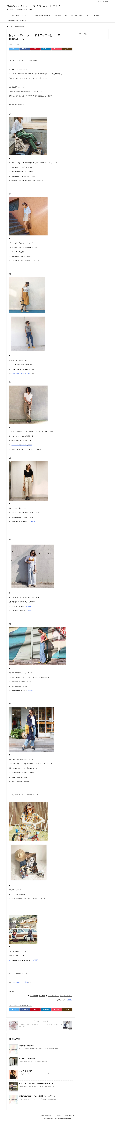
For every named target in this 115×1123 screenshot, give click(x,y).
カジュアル (51, 996)
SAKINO (69, 1000)
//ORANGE (22, 606)
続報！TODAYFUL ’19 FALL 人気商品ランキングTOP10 (37, 1096)
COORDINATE (20, 26)
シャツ (57, 996)
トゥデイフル (68, 996)
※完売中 (22, 611)
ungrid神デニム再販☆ (26, 1046)
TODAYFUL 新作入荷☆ (27, 1058)
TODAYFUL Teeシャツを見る (22, 373)
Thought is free (67, 1118)
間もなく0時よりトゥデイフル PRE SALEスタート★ (36, 1083)
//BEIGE (23, 521)
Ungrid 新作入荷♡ (25, 1071)
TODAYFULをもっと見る (20, 982)
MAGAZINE (42, 996)
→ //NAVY (23, 960)
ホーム (10, 26)
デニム (61, 996)
